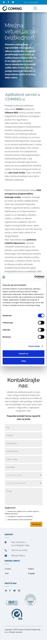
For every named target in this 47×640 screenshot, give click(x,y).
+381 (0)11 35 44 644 (19, 550)
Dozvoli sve (23, 353)
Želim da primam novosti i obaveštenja (20, 519)
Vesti (25, 2)
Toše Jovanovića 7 (18, 542)
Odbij (23, 361)
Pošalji (35, 524)
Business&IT (34, 2)
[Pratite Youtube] (13, 2)
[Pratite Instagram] (19, 590)
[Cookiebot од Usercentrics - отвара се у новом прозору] (34, 276)
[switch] (41, 322)
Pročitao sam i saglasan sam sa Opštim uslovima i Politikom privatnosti (22, 513)
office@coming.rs (18, 555)
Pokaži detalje (34, 346)
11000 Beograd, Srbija (20, 545)
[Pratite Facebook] (8, 2)
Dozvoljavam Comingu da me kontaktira (20, 516)
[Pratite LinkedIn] (4, 2)
